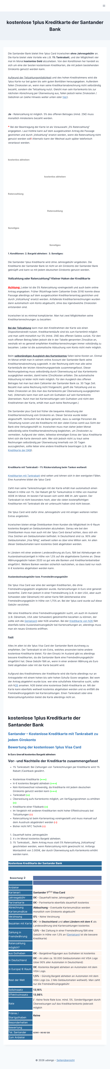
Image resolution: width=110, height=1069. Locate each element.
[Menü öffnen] (104, 5)
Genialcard (30, 621)
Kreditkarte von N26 (81, 621)
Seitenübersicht (66, 1060)
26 (16, 685)
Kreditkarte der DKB (19, 450)
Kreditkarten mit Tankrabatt (24, 475)
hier (65, 97)
